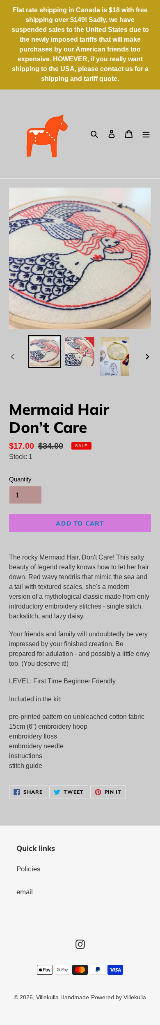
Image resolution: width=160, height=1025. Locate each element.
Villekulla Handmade (62, 997)
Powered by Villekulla (118, 997)
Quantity (20, 479)
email (24, 892)
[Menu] (146, 134)
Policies (28, 869)
